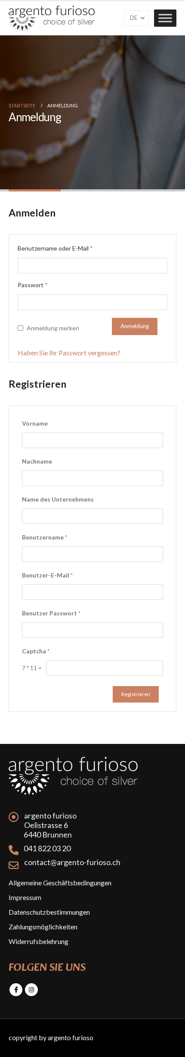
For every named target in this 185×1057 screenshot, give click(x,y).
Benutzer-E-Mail (47, 575)
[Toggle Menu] (165, 18)
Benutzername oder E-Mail (55, 248)
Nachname (37, 461)
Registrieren (135, 694)
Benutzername (44, 537)
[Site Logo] (52, 18)
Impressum (25, 897)
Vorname (35, 423)
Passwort (33, 285)
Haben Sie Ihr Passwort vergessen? (69, 352)
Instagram (31, 989)
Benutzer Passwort (51, 613)
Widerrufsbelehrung (38, 941)
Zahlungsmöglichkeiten (43, 926)
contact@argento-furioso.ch (72, 862)
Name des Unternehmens (58, 499)
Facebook (15, 989)
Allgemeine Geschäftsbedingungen (60, 882)
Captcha (35, 651)
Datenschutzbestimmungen (49, 912)
